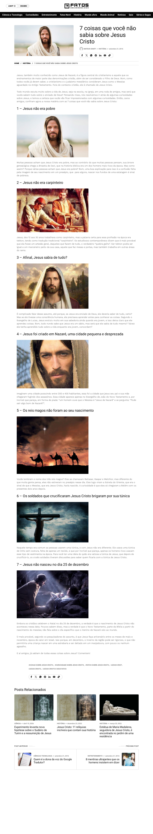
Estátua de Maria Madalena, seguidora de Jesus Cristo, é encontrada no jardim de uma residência (117, 731)
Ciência (17, 723)
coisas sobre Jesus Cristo (41, 665)
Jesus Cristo (35, 669)
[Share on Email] (105, 55)
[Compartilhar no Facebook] (82, 55)
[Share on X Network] (86, 55)
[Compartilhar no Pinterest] (95, 55)
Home (16, 63)
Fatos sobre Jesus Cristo (97, 665)
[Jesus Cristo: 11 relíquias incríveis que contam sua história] (76, 707)
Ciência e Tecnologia (43, 756)
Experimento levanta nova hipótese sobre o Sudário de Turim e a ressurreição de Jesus (32, 730)
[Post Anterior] (24, 759)
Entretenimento (95, 756)
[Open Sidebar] (145, 27)
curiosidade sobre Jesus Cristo (70, 665)
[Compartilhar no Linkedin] (100, 55)
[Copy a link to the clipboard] (109, 55)
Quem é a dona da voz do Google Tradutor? (53, 760)
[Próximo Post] (128, 759)
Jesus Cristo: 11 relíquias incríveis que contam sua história (76, 728)
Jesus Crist (117, 665)
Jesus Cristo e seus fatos (55, 669)
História (102, 49)
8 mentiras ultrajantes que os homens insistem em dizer (102, 760)
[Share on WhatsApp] (91, 55)
